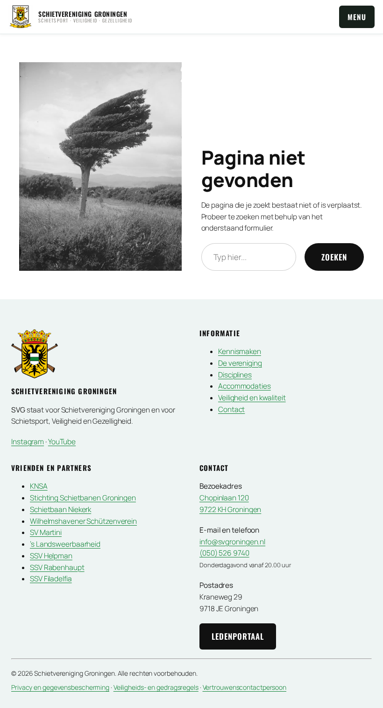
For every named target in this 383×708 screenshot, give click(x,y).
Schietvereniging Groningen (83, 14)
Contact (231, 409)
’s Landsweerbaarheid (65, 544)
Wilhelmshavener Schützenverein (83, 521)
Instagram (27, 442)
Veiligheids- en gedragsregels (156, 687)
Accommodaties (244, 386)
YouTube (62, 442)
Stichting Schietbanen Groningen (83, 498)
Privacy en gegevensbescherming (60, 687)
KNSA (39, 486)
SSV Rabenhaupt (57, 567)
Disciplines (235, 375)
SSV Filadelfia (51, 579)
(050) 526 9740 (224, 553)
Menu (357, 17)
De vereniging (240, 363)
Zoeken (334, 257)
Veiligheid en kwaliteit (252, 398)
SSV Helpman (51, 556)
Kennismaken (239, 351)
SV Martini (46, 532)
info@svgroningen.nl (232, 542)
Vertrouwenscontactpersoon (245, 687)
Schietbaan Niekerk (60, 509)
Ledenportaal (238, 636)
